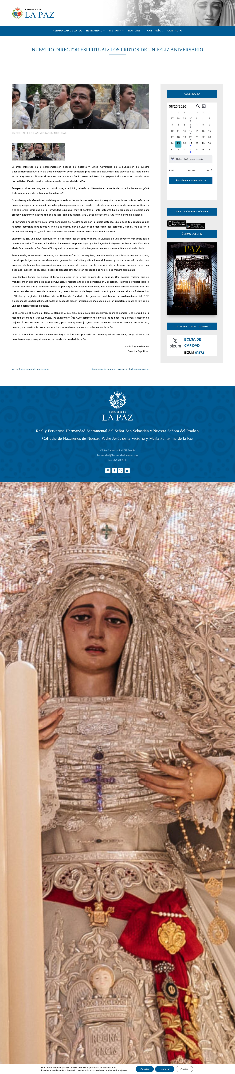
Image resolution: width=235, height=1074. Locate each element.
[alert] (190, 159)
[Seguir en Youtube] (127, 470)
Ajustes (184, 1069)
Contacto (174, 31)
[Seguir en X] (120, 470)
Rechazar (165, 1069)
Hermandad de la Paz (68, 31)
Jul (172, 170)
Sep (208, 170)
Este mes (191, 170)
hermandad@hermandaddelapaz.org (117, 455)
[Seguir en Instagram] (107, 470)
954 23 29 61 (120, 460)
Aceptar (145, 1069)
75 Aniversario (41, 133)
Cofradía (154, 31)
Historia (115, 31)
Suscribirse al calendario (189, 180)
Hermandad (94, 31)
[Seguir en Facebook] (114, 470)
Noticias (134, 31)
